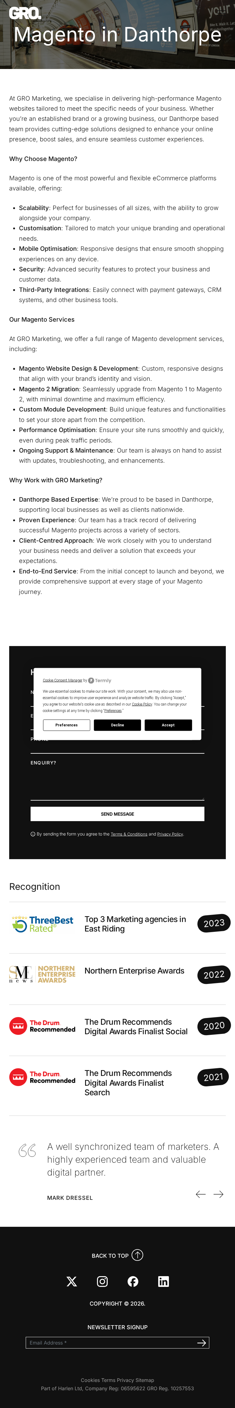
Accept (168, 725)
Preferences (66, 725)
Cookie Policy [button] (142, 704)
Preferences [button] (113, 710)
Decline (117, 725)
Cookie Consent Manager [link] (62, 680)
